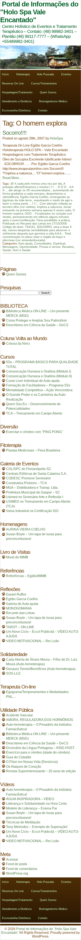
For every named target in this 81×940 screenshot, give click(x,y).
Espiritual (59, 243)
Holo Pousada (45, 74)
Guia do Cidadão (18, 757)
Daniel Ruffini (16, 594)
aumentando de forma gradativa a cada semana (38, 192)
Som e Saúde (22, 250)
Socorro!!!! (14, 133)
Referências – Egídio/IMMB (26, 576)
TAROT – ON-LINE (20, 627)
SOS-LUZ (13, 673)
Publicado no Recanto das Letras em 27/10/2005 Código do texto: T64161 (34, 225)
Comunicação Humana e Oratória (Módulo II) (39, 376)
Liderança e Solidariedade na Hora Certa (36, 803)
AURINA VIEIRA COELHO (25, 529)
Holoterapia (23, 74)
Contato (42, 110)
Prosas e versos (49, 246)
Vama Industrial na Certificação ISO (32, 511)
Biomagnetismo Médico (53, 101)
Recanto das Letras (20, 613)
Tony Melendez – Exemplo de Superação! (37, 827)
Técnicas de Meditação (23, 822)
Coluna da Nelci (18, 343)
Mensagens (10, 246)
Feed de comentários (21, 869)
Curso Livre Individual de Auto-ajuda (33, 380)
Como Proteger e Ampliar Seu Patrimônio (36, 320)
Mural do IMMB (17, 557)
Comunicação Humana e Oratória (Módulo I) (38, 371)
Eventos (66, 74)
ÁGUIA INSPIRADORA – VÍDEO (30, 799)
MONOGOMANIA (19, 608)
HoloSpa (56, 138)
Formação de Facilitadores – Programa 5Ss (38, 385)
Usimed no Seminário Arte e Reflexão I (34, 497)
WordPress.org (17, 873)
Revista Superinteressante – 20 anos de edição (41, 771)
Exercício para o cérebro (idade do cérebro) (38, 752)
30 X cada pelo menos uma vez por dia (36, 183)
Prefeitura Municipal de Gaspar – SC (33, 492)
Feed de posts (16, 864)
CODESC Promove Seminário (28, 478)
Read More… (12, 178)
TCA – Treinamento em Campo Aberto (34, 413)
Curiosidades (43, 243)
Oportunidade (29, 246)
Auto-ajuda (25, 243)
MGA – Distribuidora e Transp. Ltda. (32, 487)
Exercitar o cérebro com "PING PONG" (34, 432)
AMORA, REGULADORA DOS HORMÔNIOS (39, 720)
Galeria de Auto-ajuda (22, 604)
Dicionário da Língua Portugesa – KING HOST (40, 748)
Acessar (12, 859)
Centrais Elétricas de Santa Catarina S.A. (36, 473)
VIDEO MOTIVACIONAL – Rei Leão (32, 641)
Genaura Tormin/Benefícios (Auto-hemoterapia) (40, 669)
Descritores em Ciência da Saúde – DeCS (37, 325)
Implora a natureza (49, 206)
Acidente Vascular (19, 715)
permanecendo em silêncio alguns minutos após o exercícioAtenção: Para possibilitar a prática (36, 218)
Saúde (6, 250)
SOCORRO (44, 226)
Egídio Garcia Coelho (34, 197)
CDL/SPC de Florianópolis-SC (28, 469)
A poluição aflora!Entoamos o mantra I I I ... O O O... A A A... (37, 187)
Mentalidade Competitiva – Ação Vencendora (39, 390)
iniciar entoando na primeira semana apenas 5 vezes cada (36, 208)
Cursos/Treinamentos (44, 83)
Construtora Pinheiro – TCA (26, 483)
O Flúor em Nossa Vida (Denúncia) (32, 762)
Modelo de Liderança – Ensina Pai (31, 808)
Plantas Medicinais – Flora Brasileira (33, 450)
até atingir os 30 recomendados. (30, 190)
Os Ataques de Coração (23, 766)
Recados (68, 246)
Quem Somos (48, 92)
